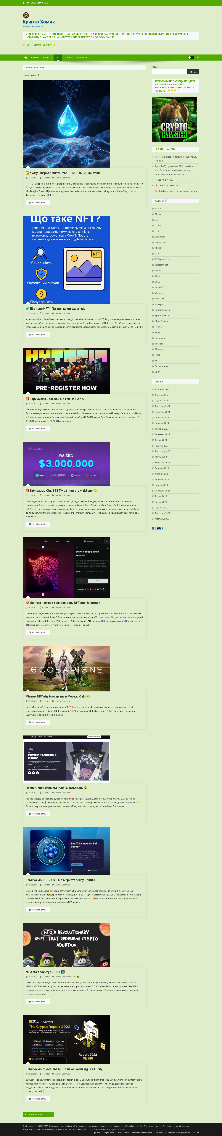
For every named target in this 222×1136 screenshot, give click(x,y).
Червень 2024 (162, 423)
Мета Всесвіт (161, 321)
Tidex (157, 276)
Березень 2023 (162, 491)
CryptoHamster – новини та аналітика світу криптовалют (128, 1133)
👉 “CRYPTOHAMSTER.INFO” (38, 45)
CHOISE (55, 972)
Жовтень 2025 (162, 389)
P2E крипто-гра (162, 259)
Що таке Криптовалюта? (167, 185)
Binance (159, 349)
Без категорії (161, 366)
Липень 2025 (161, 395)
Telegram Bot (161, 265)
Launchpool (160, 242)
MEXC (158, 248)
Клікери (159, 304)
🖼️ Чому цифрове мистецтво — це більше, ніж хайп (63, 173)
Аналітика (160, 298)
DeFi (157, 220)
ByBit (157, 355)
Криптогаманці (162, 315)
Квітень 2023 (161, 485)
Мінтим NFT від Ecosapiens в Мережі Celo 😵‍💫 (58, 696)
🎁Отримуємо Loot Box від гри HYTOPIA (55, 399)
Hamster (46, 178)
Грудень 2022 (161, 507)
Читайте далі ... (39, 202)
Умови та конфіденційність (179, 1133)
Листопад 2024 (162, 406)
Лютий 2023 (161, 496)
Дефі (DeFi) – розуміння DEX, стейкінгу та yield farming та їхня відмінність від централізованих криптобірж (175, 170)
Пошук (155, 67)
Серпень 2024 (162, 417)
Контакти (82, 57)
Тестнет (159, 344)
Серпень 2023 (162, 468)
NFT (58, 57)
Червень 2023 (162, 479)
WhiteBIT (159, 287)
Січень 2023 (161, 502)
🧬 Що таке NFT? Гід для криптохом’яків (55, 308)
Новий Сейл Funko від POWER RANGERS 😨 (56, 788)
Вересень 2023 (162, 462)
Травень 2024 (162, 429)
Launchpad (160, 237)
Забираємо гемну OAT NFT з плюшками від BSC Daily (64, 1069)
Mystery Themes (118, 1129)
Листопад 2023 (162, 451)
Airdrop (158, 208)
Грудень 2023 (161, 446)
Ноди (157, 332)
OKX (157, 253)
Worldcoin (159, 293)
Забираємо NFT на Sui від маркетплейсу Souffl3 (60, 880)
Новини (35, 57)
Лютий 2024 (161, 440)
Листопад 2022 (162, 513)
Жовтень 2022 (162, 519)
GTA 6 (158, 225)
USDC (157, 282)
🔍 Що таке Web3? (164, 180)
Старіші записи (34, 1114)
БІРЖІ (46, 57)
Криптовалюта (162, 310)
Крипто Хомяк (39, 22)
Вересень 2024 (162, 412)
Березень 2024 (162, 434)
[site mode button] (191, 57)
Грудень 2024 (161, 400)
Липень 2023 (161, 474)
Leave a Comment (62, 178)
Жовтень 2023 (162, 457)
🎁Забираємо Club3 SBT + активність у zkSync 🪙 (61, 490)
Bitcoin (158, 214)
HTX (157, 231)
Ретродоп (160, 338)
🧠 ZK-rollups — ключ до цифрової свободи (176, 191)
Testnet (158, 270)
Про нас (68, 57)
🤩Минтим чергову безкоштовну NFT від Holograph (63, 603)
